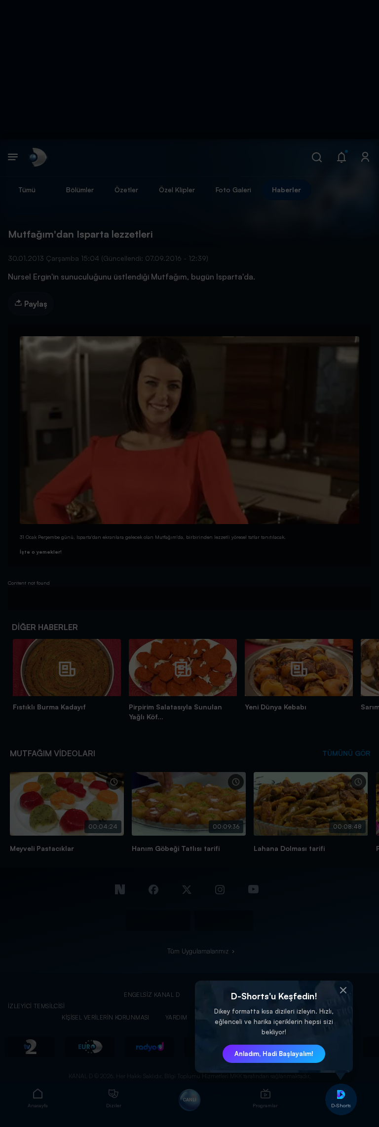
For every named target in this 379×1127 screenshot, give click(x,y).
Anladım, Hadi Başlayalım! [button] (273, 1053)
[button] (343, 990)
